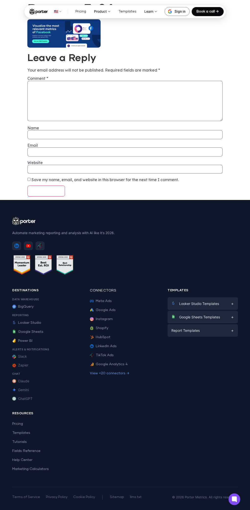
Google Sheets (30, 331)
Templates (127, 11)
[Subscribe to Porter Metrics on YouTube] (28, 245)
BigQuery (26, 306)
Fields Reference (26, 451)
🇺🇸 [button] (56, 11)
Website (35, 162)
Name (33, 128)
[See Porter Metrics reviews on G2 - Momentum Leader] (22, 265)
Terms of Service (26, 497)
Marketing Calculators (30, 469)
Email (32, 145)
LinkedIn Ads (106, 346)
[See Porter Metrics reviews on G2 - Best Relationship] (65, 265)
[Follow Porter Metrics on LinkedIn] (16, 245)
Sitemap (117, 497)
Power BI (25, 341)
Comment (37, 78)
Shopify (102, 328)
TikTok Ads (105, 355)
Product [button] (100, 11)
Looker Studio (29, 322)
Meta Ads (104, 301)
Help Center (22, 460)
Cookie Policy (84, 497)
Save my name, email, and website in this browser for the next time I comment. (105, 179)
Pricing (80, 11)
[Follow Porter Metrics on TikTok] (40, 245)
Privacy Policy (56, 497)
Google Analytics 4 (112, 364)
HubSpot (103, 337)
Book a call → (208, 11)
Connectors (103, 290)
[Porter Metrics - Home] (38, 11)
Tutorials (19, 442)
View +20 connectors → (109, 373)
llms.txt (136, 497)
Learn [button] (148, 11)
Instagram (104, 319)
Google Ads (106, 310)
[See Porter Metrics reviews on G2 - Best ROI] (43, 265)
